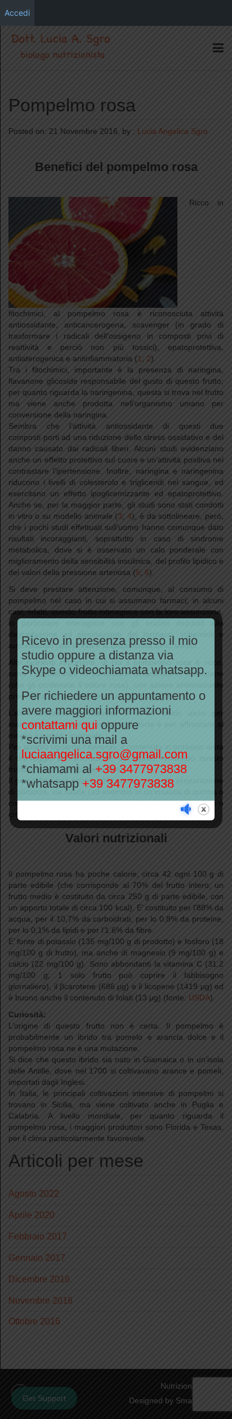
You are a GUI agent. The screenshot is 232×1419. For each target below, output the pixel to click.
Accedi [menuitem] (17, 12)
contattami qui (59, 725)
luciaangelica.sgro (104, 754)
